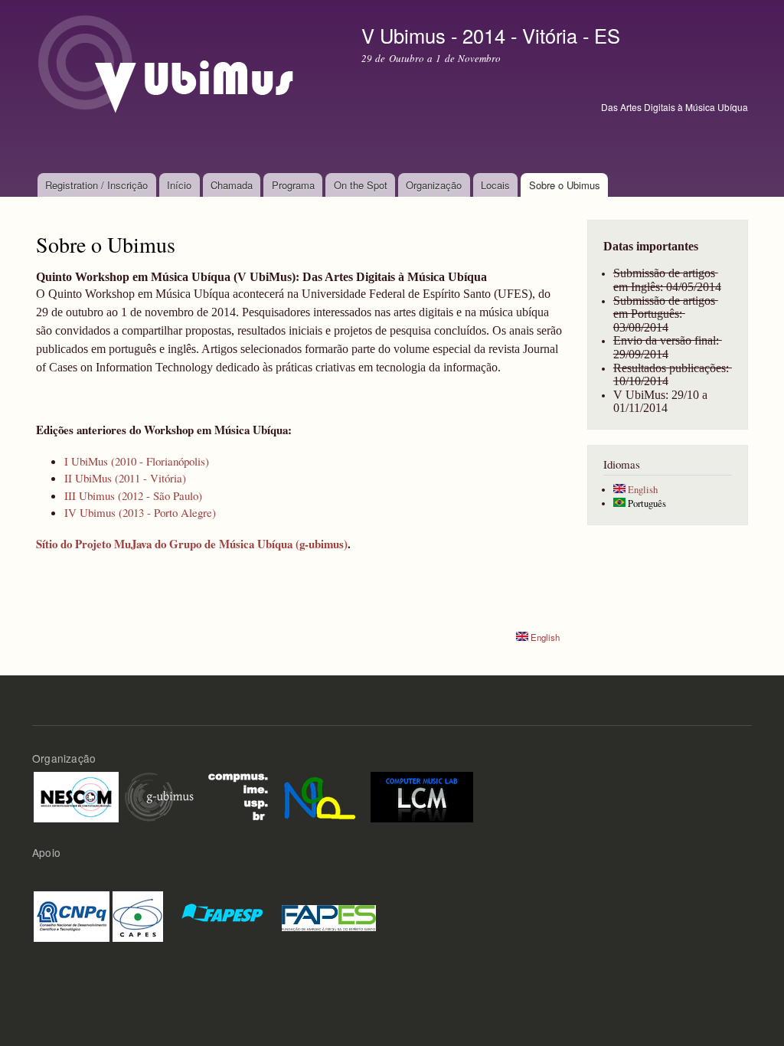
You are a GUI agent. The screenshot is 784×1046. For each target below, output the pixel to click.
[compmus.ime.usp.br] (238, 795)
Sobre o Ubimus (564, 185)
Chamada (232, 185)
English (544, 637)
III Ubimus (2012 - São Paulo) (133, 495)
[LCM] (422, 795)
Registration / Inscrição (96, 185)
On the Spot (360, 185)
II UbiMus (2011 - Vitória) (125, 477)
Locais (495, 185)
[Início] (187, 86)
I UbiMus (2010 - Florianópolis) (136, 461)
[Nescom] (76, 795)
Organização (434, 185)
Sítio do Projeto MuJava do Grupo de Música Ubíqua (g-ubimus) (192, 543)
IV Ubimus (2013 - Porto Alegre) (140, 512)
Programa (293, 185)
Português (646, 503)
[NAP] (320, 795)
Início (179, 185)
